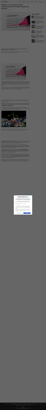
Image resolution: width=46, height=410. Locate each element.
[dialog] (23, 205)
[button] (23, 204)
